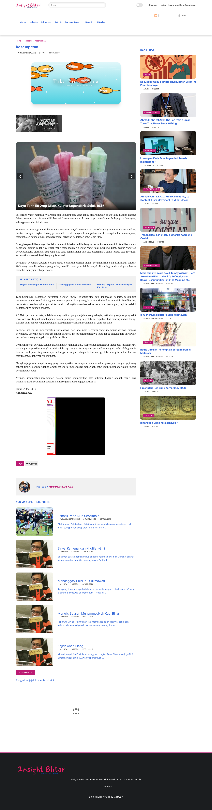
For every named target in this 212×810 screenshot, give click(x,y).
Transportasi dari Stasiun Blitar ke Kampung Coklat (166, 236)
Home (23, 22)
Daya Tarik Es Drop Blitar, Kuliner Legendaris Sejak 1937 (61, 206)
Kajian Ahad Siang (70, 646)
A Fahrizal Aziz (89, 519)
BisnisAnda (149, 151)
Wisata (33, 22)
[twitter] (159, 11)
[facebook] (154, 11)
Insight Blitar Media (113, 797)
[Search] (103, 5)
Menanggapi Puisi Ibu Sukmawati (75, 284)
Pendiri (89, 22)
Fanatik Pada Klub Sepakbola (78, 516)
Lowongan (107, 786)
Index (163, 5)
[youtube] (177, 11)
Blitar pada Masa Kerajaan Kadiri (159, 422)
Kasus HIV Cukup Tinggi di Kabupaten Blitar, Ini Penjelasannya (168, 83)
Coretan (75, 552)
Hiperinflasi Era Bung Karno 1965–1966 (163, 387)
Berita (147, 74)
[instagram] (173, 11)
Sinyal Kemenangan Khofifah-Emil (37, 284)
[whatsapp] (164, 11)
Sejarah (148, 342)
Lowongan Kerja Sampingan (182, 5)
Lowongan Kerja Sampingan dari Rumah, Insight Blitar (163, 160)
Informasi (46, 22)
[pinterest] (168, 11)
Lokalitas (149, 307)
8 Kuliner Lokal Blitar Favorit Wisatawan (163, 314)
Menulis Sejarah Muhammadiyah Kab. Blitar (114, 286)
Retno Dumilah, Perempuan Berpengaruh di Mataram (165, 351)
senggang (28, 41)
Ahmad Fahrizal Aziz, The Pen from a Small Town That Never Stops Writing (165, 122)
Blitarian (100, 22)
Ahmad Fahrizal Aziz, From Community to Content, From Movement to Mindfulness (164, 198)
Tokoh (58, 22)
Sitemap (153, 5)
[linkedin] (41, 471)
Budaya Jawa (72, 22)
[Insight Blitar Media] (29, 5)
